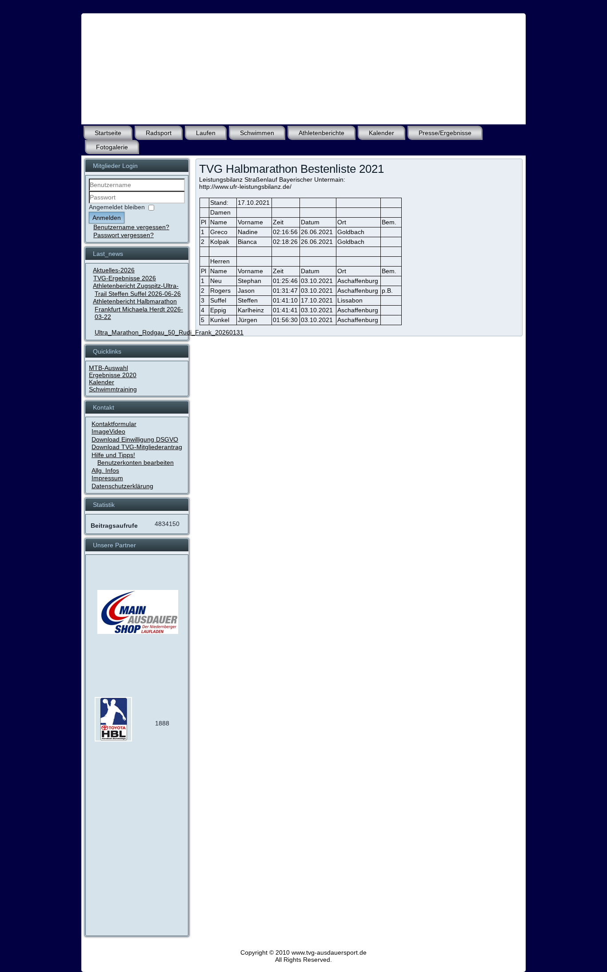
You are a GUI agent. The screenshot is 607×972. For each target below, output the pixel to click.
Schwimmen (257, 132)
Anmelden (106, 217)
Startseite (108, 132)
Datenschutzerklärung (122, 486)
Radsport (159, 132)
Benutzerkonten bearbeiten (135, 462)
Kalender (381, 132)
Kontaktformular (114, 423)
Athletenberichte (321, 132)
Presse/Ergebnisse (445, 132)
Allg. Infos (105, 470)
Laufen (206, 132)
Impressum (107, 478)
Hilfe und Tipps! (113, 454)
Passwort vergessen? (123, 235)
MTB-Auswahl (108, 367)
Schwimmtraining (113, 389)
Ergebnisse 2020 (112, 374)
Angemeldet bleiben (117, 207)
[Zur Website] (113, 739)
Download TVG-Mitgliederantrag (137, 446)
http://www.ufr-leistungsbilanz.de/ (245, 186)
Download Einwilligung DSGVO (135, 439)
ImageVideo (108, 431)
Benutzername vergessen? (131, 227)
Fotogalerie (112, 147)
